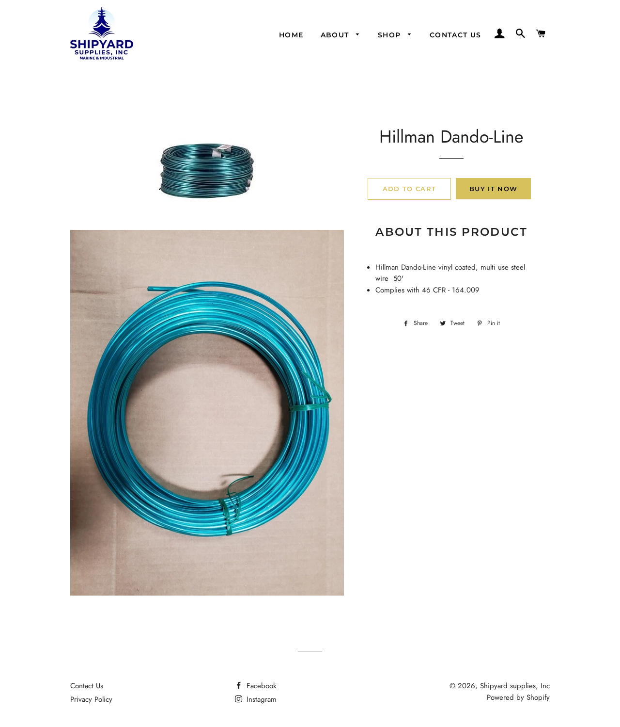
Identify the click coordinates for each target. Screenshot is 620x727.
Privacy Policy (91, 699)
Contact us (455, 35)
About (336, 35)
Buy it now (493, 189)
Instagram (260, 699)
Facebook (260, 685)
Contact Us (86, 685)
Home (291, 35)
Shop (390, 35)
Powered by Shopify (518, 697)
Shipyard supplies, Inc (515, 685)
